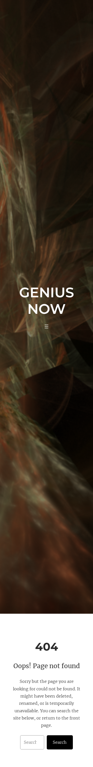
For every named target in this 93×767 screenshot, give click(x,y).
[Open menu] (46, 326)
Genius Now (46, 300)
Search (60, 742)
